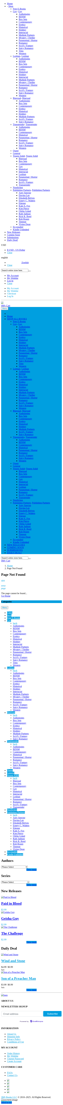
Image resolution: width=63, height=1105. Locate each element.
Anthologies (24, 14)
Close (9, 252)
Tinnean (22, 221)
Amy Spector (25, 193)
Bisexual (17, 98)
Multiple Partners (27, 35)
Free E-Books (19, 9)
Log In (10, 281)
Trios (21, 51)
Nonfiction (18, 187)
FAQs (10, 1072)
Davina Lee (24, 195)
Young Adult (19, 156)
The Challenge (12, 933)
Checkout (11, 293)
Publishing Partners (22, 190)
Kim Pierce (24, 208)
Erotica (22, 24)
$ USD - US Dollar (16, 250)
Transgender (18, 124)
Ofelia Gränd (25, 211)
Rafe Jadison (25, 214)
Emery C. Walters (27, 200)
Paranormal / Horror (28, 40)
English (25, 262)
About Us (11, 1034)
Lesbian (16, 56)
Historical (23, 27)
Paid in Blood (11, 903)
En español (18, 227)
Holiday (22, 30)
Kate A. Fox (24, 206)
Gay (15, 11)
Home (10, 565)
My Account (13, 275)
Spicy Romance (26, 48)
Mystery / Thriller (27, 37)
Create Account (14, 1061)
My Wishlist (12, 278)
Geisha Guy (10, 918)
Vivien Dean (24, 224)
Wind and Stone (13, 961)
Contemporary (25, 22)
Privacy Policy (14, 1039)
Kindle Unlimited (21, 229)
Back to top (6, 1102)
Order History (13, 1053)
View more (31, 869)
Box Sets (23, 19)
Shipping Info (13, 1036)
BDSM (22, 16)
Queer (16, 150)
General (16, 153)
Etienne (22, 203)
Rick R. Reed (25, 216)
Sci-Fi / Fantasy (26, 45)
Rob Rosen (24, 219)
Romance (23, 43)
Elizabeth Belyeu (27, 198)
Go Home (5, 596)
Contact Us (12, 1075)
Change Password (15, 1058)
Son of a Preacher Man (18, 978)
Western (22, 53)
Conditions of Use (15, 1042)
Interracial (23, 32)
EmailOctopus (38, 1021)
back (9, 615)
